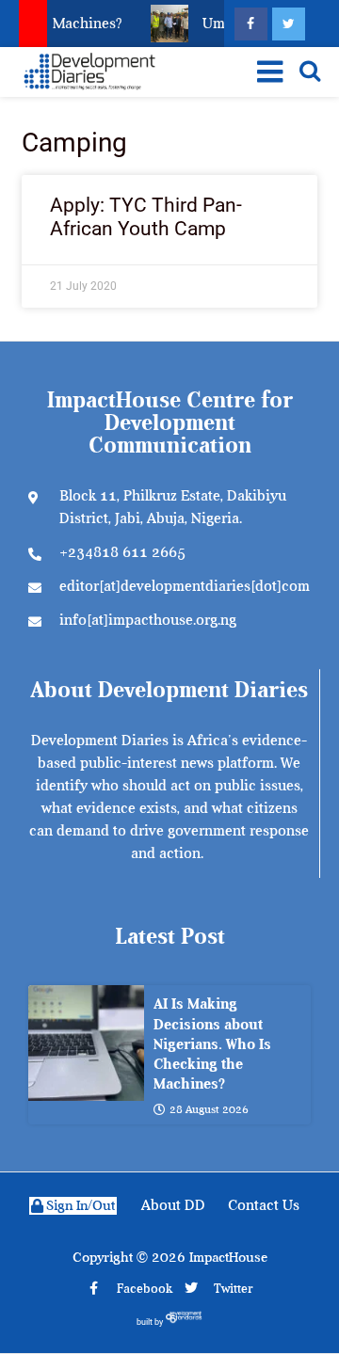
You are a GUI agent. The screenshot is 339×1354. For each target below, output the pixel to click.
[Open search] (309, 70)
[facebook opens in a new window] (250, 24)
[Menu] (265, 71)
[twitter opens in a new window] (288, 24)
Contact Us (263, 1205)
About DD (173, 1205)
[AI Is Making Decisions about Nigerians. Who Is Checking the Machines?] (86, 1043)
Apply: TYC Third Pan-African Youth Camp (146, 217)
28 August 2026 (209, 1109)
